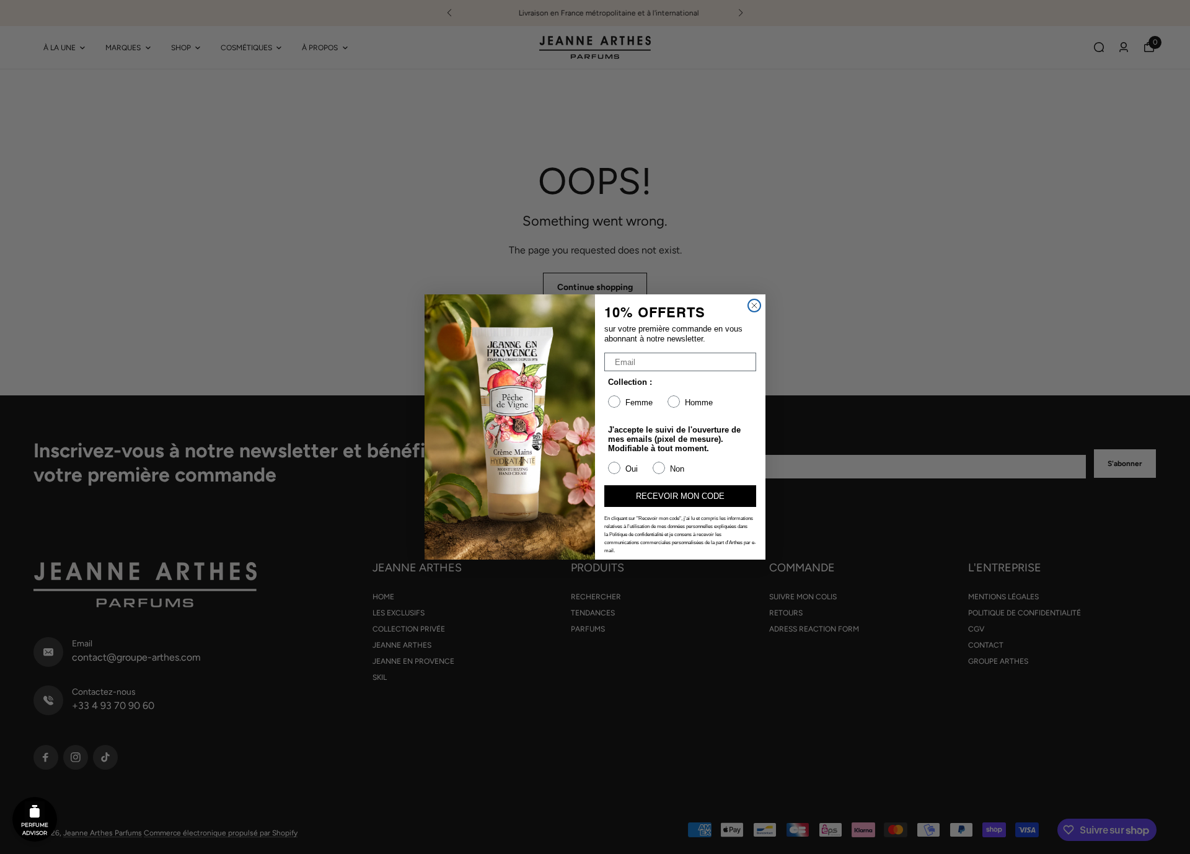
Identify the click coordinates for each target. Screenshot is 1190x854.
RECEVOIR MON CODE (680, 496)
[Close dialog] (754, 305)
